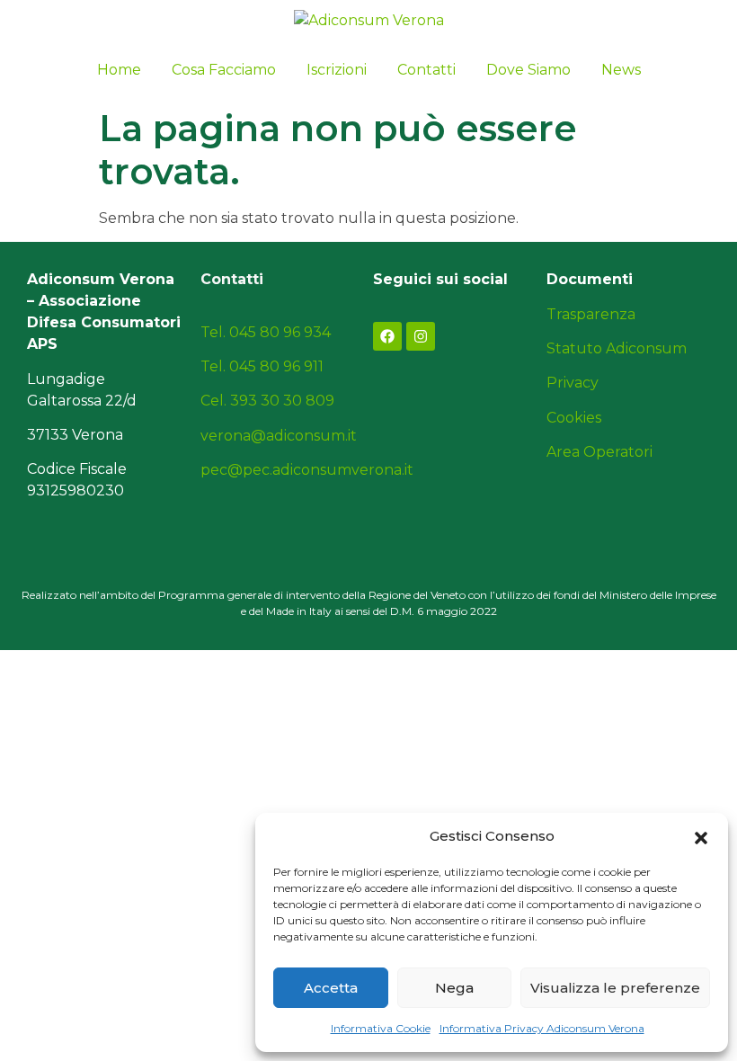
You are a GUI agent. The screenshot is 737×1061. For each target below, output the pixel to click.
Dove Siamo (528, 69)
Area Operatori (599, 451)
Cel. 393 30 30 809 (267, 400)
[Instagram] (420, 336)
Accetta (331, 987)
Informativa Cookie (381, 1028)
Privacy (572, 382)
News (621, 69)
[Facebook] (387, 336)
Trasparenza (590, 314)
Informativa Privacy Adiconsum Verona (542, 1028)
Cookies (573, 417)
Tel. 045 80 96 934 (265, 332)
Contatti (426, 69)
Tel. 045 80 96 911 (262, 366)
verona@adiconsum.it (278, 435)
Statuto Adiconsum (616, 348)
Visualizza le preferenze (615, 987)
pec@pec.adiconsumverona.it (306, 469)
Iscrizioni (336, 69)
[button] (701, 836)
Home (119, 69)
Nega (454, 987)
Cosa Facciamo (224, 69)
